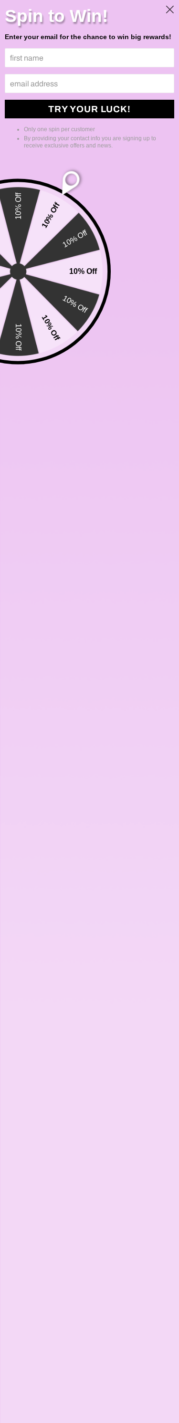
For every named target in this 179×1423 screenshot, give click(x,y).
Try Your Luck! (89, 109)
